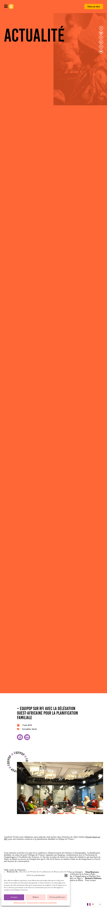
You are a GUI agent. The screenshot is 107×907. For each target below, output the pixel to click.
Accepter (14, 897)
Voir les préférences (57, 897)
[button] (66, 875)
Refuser (36, 897)
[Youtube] (101, 51)
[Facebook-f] (101, 28)
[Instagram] (101, 47)
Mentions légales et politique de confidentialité (42, 902)
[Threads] (101, 37)
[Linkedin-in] (101, 42)
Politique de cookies (19, 902)
